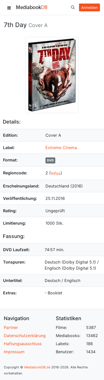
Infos (55, 173)
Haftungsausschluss (23, 343)
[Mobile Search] (72, 7)
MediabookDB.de (37, 367)
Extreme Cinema (61, 147)
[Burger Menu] (9, 8)
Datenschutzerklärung (25, 335)
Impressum (14, 351)
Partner (11, 327)
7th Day (15, 25)
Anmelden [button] (89, 7)
